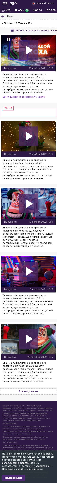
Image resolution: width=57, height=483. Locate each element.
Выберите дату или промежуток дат (36, 30)
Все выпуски (26, 391)
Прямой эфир (45, 4)
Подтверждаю (13, 477)
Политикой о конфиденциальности (22, 469)
